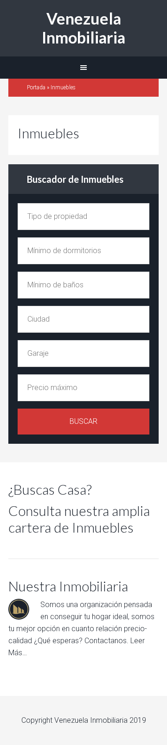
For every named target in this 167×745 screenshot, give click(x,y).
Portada (36, 87)
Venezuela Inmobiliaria (83, 28)
